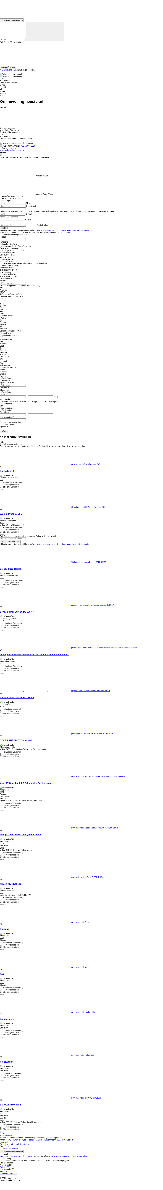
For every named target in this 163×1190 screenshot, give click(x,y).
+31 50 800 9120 (28, 146)
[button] (81, 54)
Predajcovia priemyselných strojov (14, 1144)
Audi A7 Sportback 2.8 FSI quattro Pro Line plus (26, 783)
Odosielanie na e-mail (10, 542)
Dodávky (14, 1140)
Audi (2, 974)
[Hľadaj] (45, 31)
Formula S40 (7, 471)
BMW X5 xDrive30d (10, 1104)
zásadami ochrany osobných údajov (51, 230)
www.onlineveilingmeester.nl (12, 150)
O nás (2, 1148)
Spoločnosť (31, 206)
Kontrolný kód (42, 225)
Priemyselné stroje (26, 1140)
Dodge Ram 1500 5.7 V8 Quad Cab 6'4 (20, 834)
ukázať (4, 431)
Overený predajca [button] (8, 128)
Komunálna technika (50, 1140)
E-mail (29, 214)
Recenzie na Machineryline (62, 1156)
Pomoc (8, 1148)
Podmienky (5, 1156)
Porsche (4, 929)
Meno (28, 203)
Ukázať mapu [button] (42, 176)
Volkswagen (6, 1062)
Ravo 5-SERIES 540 (10, 884)
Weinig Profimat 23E (11, 514)
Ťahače (37, 1140)
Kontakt (15, 1148)
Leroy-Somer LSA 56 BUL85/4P (17, 612)
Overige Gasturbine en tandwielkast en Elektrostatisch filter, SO (34, 654)
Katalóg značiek (81, 1156)
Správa (28, 220)
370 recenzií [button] (5, 81)
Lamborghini (7, 1019)
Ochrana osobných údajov (21, 1156)
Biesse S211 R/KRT (10, 569)
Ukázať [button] (17, 146)
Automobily (5, 1140)
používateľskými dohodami (79, 230)
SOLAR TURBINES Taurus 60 (16, 740)
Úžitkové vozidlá (66, 1140)
